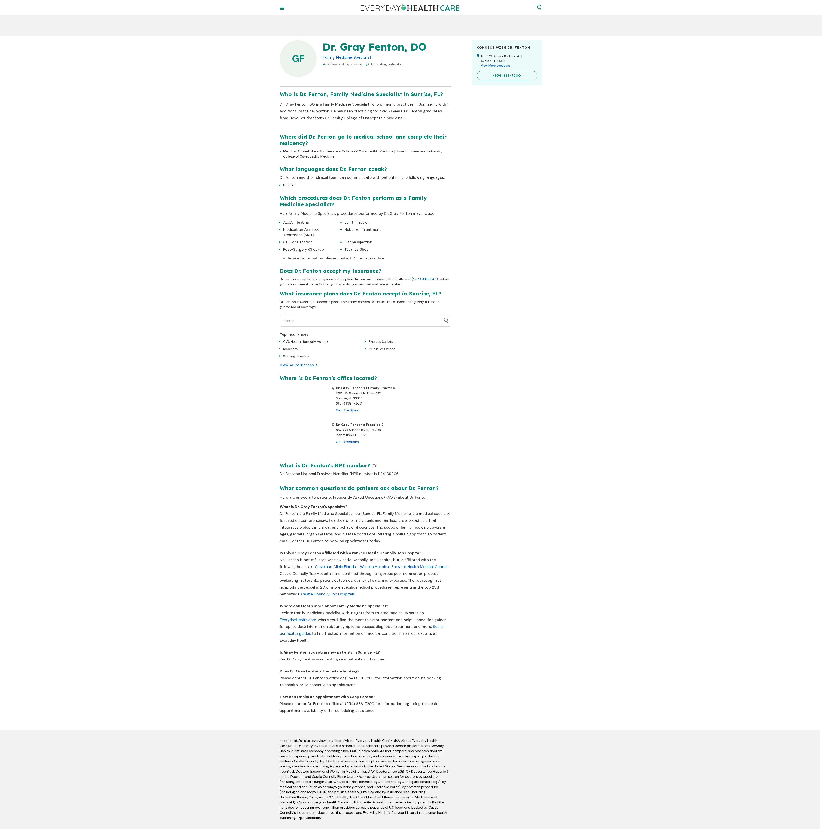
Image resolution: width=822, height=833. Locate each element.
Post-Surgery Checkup (303, 249)
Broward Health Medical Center (419, 566)
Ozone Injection (358, 242)
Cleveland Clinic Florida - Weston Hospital (352, 566)
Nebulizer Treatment (362, 229)
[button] (539, 7)
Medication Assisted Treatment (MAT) (301, 232)
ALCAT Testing (296, 222)
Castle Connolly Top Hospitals (328, 594)
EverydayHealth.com (298, 619)
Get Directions (347, 410)
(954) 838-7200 (425, 279)
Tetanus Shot (356, 249)
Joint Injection (357, 222)
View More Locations (496, 65)
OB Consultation (298, 242)
